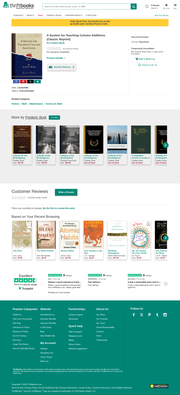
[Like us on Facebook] (133, 314)
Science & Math (54, 104)
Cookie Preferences (101, 388)
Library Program (76, 314)
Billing (71, 340)
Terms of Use (17, 388)
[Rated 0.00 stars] (54, 49)
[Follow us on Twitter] (141, 314)
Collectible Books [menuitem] (72, 15)
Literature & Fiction (21, 327)
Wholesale (73, 319)
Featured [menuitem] (17, 15)
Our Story (100, 314)
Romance (17, 340)
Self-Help (17, 323)
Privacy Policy (31, 388)
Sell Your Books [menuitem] (161, 15)
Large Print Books (21, 344)
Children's (17, 314)
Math (24, 104)
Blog (42, 331)
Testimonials (101, 340)
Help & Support (75, 332)
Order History (46, 357)
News (98, 336)
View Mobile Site (47, 336)
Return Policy (74, 344)
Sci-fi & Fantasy (20, 336)
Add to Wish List (147, 59)
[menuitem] (155, 6)
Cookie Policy (85, 388)
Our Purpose (102, 319)
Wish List (44, 361)
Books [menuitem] (29, 15)
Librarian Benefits (48, 323)
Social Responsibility (105, 327)
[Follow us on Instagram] (165, 314)
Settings (44, 348)
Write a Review (66, 192)
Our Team (100, 323)
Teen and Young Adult (22, 319)
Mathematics (36, 104)
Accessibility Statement (122, 388)
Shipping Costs (75, 336)
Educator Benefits (48, 319)
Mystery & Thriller (20, 331)
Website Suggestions (78, 348)
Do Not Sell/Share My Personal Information (58, 388)
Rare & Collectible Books (24, 348)
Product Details (55, 58)
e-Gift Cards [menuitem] (91, 15)
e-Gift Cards (45, 327)
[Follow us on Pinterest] (149, 314)
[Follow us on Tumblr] (157, 314)
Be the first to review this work (59, 208)
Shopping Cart (46, 353)
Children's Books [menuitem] (54, 15)
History (15, 104)
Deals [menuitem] (40, 15)
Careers (100, 331)
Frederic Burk (57, 43)
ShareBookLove (47, 314)
